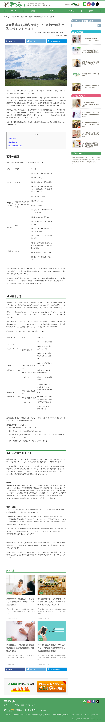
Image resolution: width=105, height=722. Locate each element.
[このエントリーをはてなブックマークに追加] (57, 41)
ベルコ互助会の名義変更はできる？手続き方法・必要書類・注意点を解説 (90, 145)
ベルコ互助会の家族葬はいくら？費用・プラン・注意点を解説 (90, 124)
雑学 (22, 705)
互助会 (17, 705)
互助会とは (7, 715)
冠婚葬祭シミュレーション (22, 715)
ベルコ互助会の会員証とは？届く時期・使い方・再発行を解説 (90, 134)
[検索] (99, 25)
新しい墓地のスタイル (15, 146)
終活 (13, 17)
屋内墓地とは (12, 142)
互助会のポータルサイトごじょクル (31, 710)
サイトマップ (30, 705)
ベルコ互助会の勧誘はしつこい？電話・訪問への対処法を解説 (90, 104)
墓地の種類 (12, 138)
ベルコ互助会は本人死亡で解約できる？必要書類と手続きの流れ (90, 114)
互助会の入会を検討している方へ (63, 715)
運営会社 (95, 715)
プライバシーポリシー (83, 715)
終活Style (7, 17)
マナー (11, 705)
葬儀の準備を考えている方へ (41, 715)
